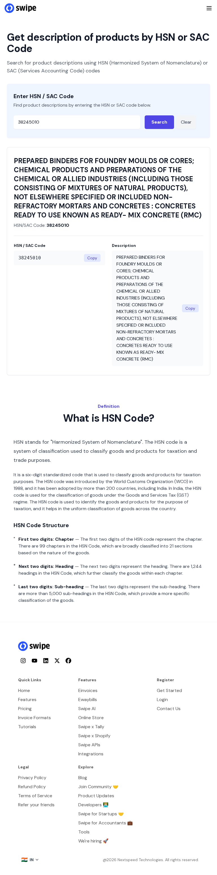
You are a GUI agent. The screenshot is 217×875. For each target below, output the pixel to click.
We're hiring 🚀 (93, 841)
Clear (186, 122)
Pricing (25, 709)
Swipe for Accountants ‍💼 (105, 823)
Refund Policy (32, 787)
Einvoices (87, 690)
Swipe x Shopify (94, 736)
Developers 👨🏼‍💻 (93, 805)
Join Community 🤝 (98, 787)
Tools (84, 832)
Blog (82, 778)
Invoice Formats (34, 718)
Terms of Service (35, 796)
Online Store (91, 718)
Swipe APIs (89, 745)
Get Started (169, 690)
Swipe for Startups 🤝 (101, 814)
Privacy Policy (32, 778)
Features (27, 699)
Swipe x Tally (91, 727)
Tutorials (27, 727)
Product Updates (96, 796)
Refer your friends (36, 805)
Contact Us (169, 709)
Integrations (90, 754)
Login (162, 699)
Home (24, 690)
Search (159, 122)
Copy (92, 257)
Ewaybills (87, 699)
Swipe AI (87, 709)
